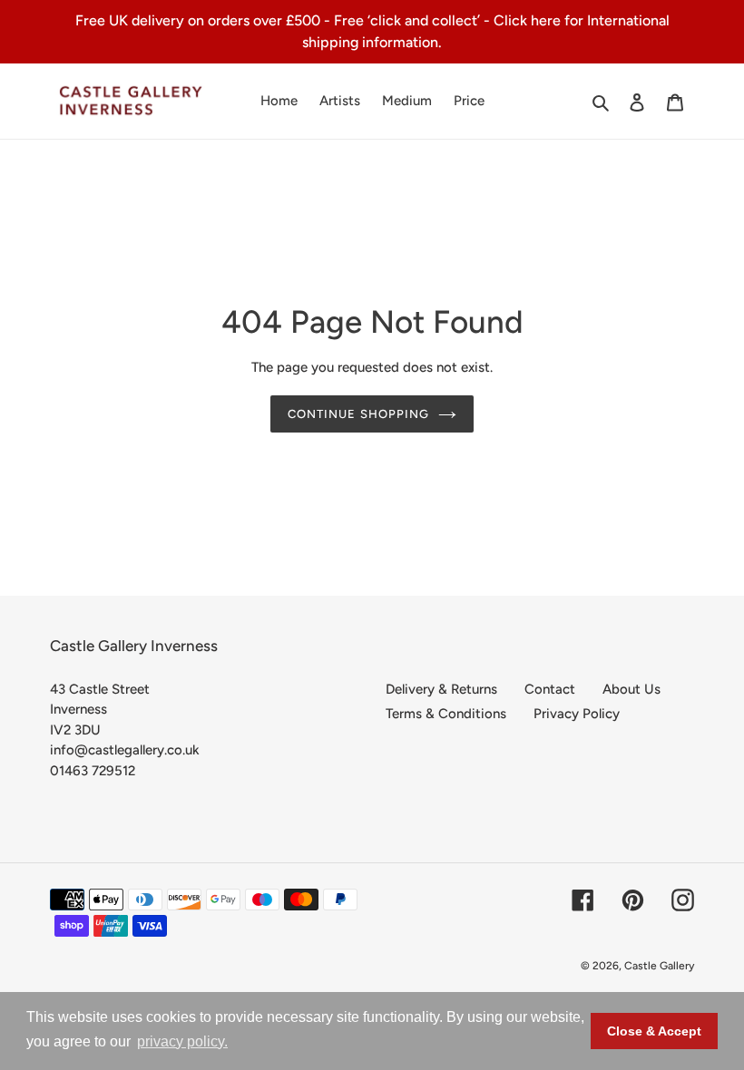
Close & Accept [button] (654, 1031)
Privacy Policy (577, 713)
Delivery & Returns (441, 689)
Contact (549, 689)
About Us (631, 689)
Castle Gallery (659, 965)
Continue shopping (358, 414)
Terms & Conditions (446, 713)
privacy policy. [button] (182, 1041)
